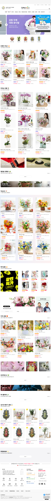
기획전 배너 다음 (34, 311)
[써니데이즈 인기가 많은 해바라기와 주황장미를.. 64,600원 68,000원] (19, 72)
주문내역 (46, 4)
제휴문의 (22, 491)
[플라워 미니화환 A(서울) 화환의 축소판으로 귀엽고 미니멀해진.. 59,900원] (32, 55)
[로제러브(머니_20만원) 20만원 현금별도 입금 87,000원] (43, 120)
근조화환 (33, 11)
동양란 (36, 11)
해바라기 (9, 11)
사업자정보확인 (11, 497)
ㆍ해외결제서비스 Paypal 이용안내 (7, 473)
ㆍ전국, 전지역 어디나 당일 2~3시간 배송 (8, 472)
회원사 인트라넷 (28, 491)
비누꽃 (18, 311)
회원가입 (38, 4)
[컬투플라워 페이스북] (42, 484)
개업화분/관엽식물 (24, 11)
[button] (25, 33)
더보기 (25, 176)
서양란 (39, 11)
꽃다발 (20, 11)
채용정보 (18, 491)
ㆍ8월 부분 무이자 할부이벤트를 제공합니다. (8, 474)
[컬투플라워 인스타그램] (39, 484)
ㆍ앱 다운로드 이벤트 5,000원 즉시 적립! (8, 470)
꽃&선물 (16, 11)
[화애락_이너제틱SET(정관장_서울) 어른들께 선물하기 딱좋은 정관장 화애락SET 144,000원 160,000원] (25, 120)
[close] (49, 31)
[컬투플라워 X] (44, 484)
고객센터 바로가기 (42, 478)
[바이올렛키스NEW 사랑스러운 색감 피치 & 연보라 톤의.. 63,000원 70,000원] (6, 55)
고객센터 (49, 4)
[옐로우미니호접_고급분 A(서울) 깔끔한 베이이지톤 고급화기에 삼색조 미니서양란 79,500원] (8, 141)
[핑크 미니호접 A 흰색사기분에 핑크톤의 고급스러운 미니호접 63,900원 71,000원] (8, 120)
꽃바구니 (13, 11)
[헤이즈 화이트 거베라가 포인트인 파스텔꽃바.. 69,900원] (19, 55)
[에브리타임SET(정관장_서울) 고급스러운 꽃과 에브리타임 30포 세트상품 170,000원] (43, 99)
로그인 (35, 4)
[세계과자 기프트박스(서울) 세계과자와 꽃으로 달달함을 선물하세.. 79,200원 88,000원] (44, 72)
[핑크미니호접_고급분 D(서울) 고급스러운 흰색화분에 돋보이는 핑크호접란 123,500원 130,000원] (25, 99)
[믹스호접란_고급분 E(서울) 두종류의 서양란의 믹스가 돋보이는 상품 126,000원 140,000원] (25, 141)
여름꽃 (6, 11)
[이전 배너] (6, 24)
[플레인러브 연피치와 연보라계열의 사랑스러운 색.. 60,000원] (6, 72)
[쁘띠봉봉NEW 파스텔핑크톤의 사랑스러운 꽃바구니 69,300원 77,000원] (32, 72)
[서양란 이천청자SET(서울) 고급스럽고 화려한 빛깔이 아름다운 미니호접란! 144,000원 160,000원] (43, 141)
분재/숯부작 (43, 11)
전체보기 (48, 173)
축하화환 (29, 11)
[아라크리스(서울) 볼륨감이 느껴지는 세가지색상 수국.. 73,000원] (44, 55)
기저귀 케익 (7, 311)
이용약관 (6, 491)
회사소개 (2, 491)
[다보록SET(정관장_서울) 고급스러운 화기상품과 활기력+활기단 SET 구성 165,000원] (8, 99)
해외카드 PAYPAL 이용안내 (42, 480)
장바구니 (42, 4)
